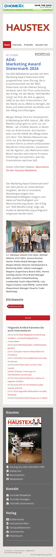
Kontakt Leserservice (22, 503)
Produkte (28, 44)
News (7, 44)
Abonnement (17, 475)
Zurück (28, 317)
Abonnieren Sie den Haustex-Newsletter (27, 168)
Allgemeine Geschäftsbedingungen (19, 551)
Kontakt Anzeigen (20, 499)
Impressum (16, 535)
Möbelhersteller (16, 306)
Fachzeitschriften (19, 523)
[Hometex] (28, 10)
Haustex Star (41, 44)
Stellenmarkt (17, 519)
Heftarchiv (15, 471)
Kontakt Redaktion (20, 495)
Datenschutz (19, 550)
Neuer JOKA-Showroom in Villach (33, 398)
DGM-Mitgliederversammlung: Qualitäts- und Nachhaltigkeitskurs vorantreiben (26, 338)
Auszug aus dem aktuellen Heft (27, 466)
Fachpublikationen (20, 527)
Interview (17, 44)
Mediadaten (16, 479)
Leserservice (17, 531)
